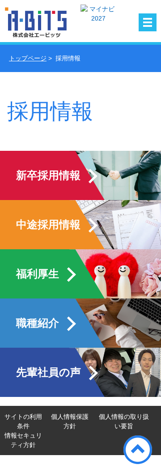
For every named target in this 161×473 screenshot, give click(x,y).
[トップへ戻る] (137, 449)
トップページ (28, 58)
